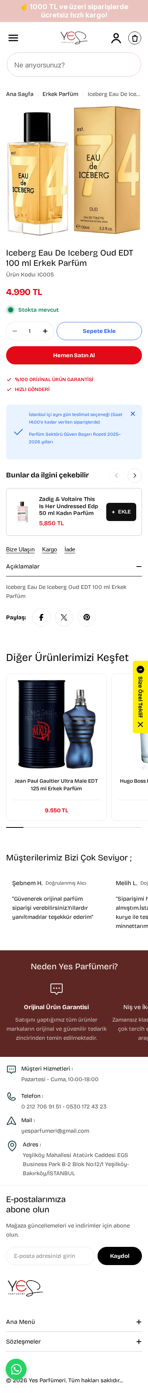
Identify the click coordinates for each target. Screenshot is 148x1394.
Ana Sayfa (19, 94)
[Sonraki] (135, 475)
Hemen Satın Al (74, 355)
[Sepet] (134, 37)
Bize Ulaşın (20, 549)
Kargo (49, 549)
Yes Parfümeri (47, 1380)
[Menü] (13, 37)
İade (70, 549)
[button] (140, 697)
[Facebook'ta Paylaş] (41, 617)
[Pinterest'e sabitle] (87, 617)
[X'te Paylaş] (64, 617)
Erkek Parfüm (60, 94)
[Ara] (131, 65)
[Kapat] (133, 414)
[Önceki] (116, 475)
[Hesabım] (116, 37)
